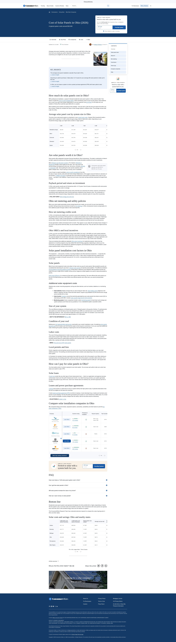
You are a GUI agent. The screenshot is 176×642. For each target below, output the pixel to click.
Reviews (59, 5)
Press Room (101, 604)
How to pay (113, 65)
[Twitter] (98, 565)
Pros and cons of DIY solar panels (62, 343)
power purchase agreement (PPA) (61, 393)
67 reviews (74, 434)
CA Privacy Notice (117, 601)
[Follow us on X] (55, 606)
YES (70, 566)
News (67, 5)
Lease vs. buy (62, 399)
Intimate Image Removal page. (78, 634)
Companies (73, 39)
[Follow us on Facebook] (49, 606)
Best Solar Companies (71, 12)
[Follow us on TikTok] (53, 606)
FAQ (112, 72)
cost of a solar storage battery (66, 100)
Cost (82, 39)
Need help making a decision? (60, 455)
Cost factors (113, 62)
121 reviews (75, 442)
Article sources (53, 561)
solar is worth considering (72, 172)
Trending (43, 5)
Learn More (66, 419)
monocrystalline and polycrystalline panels (60, 269)
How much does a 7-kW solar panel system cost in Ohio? (64, 480)
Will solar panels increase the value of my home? (62, 490)
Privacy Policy (101, 598)
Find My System (119, 27)
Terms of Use (101, 601)
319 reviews (75, 420)
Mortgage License (117, 598)
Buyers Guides (50, 5)
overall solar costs (82, 117)
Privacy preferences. (88, 1)
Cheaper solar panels (74, 268)
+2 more (104, 44)
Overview (53, 39)
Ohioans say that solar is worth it (60, 163)
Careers (85, 604)
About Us (85, 598)
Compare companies (115, 69)
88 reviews (74, 427)
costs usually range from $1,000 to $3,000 (81, 298)
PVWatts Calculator (60, 175)
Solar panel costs (115, 52)
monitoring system (86, 300)
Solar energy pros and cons (67, 196)
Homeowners (55, 12)
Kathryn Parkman (98, 44)
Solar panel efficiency (54, 275)
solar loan (52, 376)
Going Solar (61, 12)
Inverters (64, 296)
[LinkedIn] (106, 565)
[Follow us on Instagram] (51, 606)
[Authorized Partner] (61, 438)
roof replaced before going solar (63, 324)
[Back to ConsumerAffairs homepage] (49, 12)
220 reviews (75, 449)
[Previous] (75, 150)
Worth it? (113, 55)
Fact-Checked (65, 44)
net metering (79, 206)
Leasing (51, 388)
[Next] (81, 150)
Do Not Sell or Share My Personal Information (119, 605)
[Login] (150, 5)
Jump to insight (55, 75)
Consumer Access (57, 617)
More (89, 39)
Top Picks (63, 39)
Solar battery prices (93, 291)
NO (73, 566)
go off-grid (89, 102)
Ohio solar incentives (77, 241)
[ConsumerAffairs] (30, 6)
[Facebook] (102, 565)
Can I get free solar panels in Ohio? (58, 485)
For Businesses (135, 5)
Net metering (114, 59)
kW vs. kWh (68, 317)
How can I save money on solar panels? (60, 496)
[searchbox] (90, 6)
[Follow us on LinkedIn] (57, 606)
